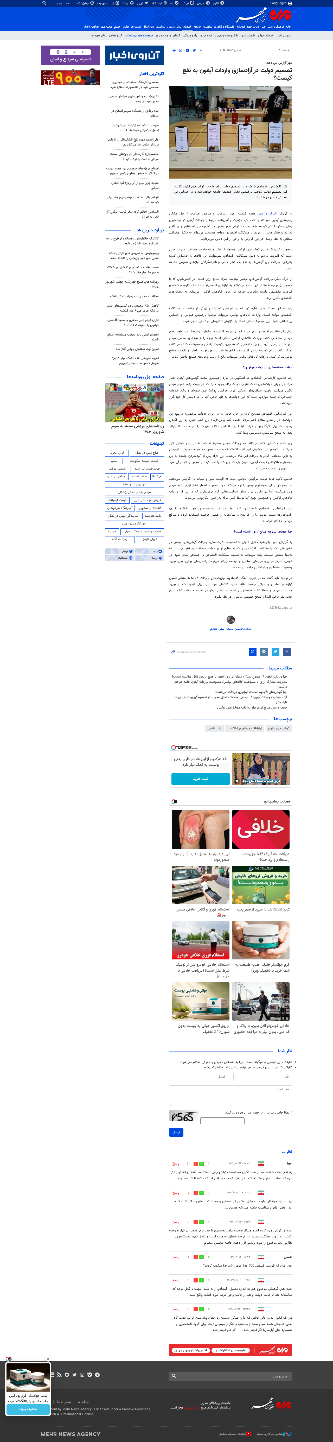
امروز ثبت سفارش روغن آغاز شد (137, 349)
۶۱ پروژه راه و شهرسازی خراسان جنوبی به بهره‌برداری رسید (133, 99)
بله (172, 3)
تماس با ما (64, 1402)
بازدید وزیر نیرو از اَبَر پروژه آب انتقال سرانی (135, 185)
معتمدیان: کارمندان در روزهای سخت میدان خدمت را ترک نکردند (134, 156)
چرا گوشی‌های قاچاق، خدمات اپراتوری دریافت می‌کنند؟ (251, 692)
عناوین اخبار (283, 35)
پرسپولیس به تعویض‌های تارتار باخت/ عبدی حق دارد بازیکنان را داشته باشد (134, 256)
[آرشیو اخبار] (51, 1375)
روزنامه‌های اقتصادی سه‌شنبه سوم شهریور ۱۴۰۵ (136, 429)
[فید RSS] (59, 1375)
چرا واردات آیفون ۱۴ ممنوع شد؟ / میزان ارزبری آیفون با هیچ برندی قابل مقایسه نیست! (229, 676)
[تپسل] (173, 747)
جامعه (197, 26)
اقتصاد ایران (248, 35)
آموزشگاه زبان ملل (134, 523)
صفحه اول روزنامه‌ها (145, 377)
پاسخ (175, 1163)
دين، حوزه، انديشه (247, 26)
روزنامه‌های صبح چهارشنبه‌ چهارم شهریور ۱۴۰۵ (132, 284)
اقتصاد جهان (265, 35)
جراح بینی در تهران (147, 453)
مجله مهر (106, 26)
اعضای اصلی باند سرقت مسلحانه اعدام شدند (133, 337)
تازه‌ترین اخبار (151, 74)
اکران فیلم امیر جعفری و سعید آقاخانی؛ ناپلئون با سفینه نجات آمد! (132, 323)
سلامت (207, 26)
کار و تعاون (115, 35)
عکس (125, 26)
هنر (263, 26)
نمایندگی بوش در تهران (123, 515)
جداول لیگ (83, 3)
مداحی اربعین (116, 476)
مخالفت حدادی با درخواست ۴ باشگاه (134, 296)
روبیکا (126, 3)
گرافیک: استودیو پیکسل (232, 1434)
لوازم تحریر (117, 453)
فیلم (117, 26)
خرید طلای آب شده (147, 468)
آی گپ (185, 3)
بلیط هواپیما (153, 515)
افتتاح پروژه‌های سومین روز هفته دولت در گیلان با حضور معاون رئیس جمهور (132, 171)
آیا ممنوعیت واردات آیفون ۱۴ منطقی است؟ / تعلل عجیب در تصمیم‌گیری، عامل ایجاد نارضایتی (231, 700)
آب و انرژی (206, 35)
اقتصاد (187, 26)
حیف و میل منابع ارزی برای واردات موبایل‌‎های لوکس (252, 707)
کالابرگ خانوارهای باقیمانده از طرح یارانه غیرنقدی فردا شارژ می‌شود (132, 241)
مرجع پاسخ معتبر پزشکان (134, 492)
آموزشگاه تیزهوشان (119, 508)
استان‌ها (136, 26)
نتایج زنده (102, 3)
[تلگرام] (97, 1375)
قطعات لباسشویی (150, 508)
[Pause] (237, 781)
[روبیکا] (67, 1375)
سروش (201, 3)
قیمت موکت (117, 468)
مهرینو (112, 531)
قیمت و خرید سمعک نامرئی (142, 531)
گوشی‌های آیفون (279, 728)
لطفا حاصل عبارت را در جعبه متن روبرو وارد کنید (258, 1112)
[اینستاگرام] (82, 1375)
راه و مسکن (190, 35)
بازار (179, 26)
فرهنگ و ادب (276, 26)
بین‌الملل (148, 26)
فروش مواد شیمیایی (147, 500)
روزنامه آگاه (119, 539)
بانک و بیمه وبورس (226, 35)
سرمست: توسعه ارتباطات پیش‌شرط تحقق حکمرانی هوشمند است (135, 128)
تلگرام (216, 3)
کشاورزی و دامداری (168, 35)
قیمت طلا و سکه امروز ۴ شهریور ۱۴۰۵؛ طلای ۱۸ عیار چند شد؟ (133, 270)
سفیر (114, 461)
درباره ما (83, 1402)
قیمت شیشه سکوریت (144, 461)
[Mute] (244, 781)
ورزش (171, 26)
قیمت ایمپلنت (117, 500)
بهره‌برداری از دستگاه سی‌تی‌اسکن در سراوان (135, 113)
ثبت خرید (200, 779)
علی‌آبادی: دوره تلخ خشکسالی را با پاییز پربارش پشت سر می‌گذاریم (133, 142)
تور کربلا (157, 476)
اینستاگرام (157, 3)
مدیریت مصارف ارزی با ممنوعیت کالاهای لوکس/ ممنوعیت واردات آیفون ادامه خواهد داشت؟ (230, 684)
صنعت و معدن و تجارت (139, 35)
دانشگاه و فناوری (224, 26)
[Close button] (48, 1359)
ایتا (113, 3)
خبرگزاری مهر (268, 213)
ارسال (176, 1132)
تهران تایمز (150, 539)
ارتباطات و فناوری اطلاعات (245, 728)
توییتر (140, 3)
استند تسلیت (139, 476)
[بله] (89, 1375)
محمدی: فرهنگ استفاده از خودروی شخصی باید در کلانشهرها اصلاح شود (134, 85)
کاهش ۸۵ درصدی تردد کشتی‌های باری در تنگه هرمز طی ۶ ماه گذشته (133, 308)
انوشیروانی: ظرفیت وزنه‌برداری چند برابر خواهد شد (133, 200)
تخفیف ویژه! (28, 1409)
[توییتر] (74, 1375)
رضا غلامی (214, 728)
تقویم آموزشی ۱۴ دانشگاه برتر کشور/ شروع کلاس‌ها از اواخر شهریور (135, 361)
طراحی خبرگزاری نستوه (270, 1434)
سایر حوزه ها (98, 35)
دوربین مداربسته (134, 484)
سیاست (160, 26)
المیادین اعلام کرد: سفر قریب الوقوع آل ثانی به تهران (132, 214)
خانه (288, 26)
